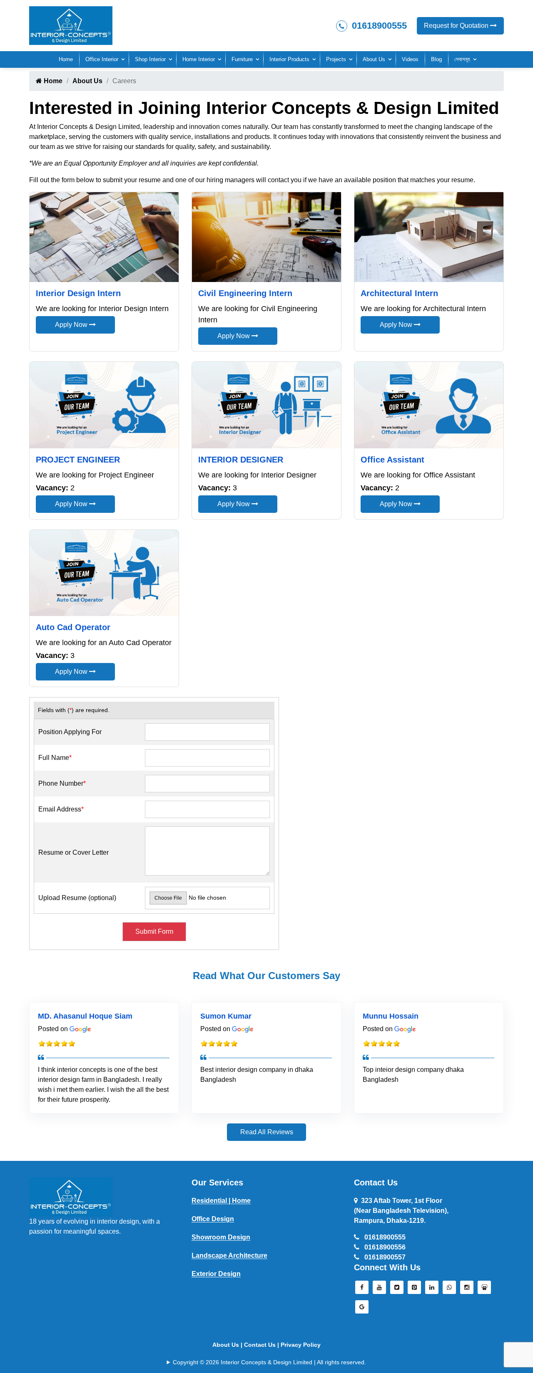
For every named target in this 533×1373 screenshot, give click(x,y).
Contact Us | (262, 1344)
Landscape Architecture (229, 1255)
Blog (436, 59)
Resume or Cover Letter (73, 852)
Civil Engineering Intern (245, 293)
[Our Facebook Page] (362, 1289)
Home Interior (198, 59)
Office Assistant (392, 459)
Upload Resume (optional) (77, 897)
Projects (336, 59)
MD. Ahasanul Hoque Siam (85, 1016)
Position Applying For (70, 731)
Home (66, 59)
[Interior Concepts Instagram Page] (467, 1289)
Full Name (55, 757)
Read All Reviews (266, 1132)
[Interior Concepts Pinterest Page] (414, 1289)
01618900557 (384, 1257)
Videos (410, 59)
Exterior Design (216, 1273)
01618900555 (378, 25)
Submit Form (154, 931)
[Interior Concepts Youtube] (379, 1289)
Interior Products (289, 59)
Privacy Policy (301, 1344)
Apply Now (72, 324)
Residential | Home (221, 1200)
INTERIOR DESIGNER (240, 459)
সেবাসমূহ (462, 59)
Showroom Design (221, 1237)
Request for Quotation (457, 25)
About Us (374, 59)
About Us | (228, 1344)
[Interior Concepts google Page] (362, 1309)
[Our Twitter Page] (397, 1289)
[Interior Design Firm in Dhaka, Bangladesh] (70, 1196)
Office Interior (101, 59)
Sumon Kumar (226, 1016)
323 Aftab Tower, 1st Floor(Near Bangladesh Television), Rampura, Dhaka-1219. (401, 1210)
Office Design (213, 1218)
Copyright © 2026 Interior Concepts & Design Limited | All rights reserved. (269, 1362)
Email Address (61, 809)
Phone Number (62, 783)
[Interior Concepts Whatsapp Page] (449, 1289)
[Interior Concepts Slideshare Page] (484, 1289)
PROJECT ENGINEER (78, 459)
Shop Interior (150, 59)
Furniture (242, 59)
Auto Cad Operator (73, 627)
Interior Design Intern (78, 293)
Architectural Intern (399, 293)
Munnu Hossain (390, 1016)
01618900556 (384, 1247)
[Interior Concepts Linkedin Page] (432, 1289)
